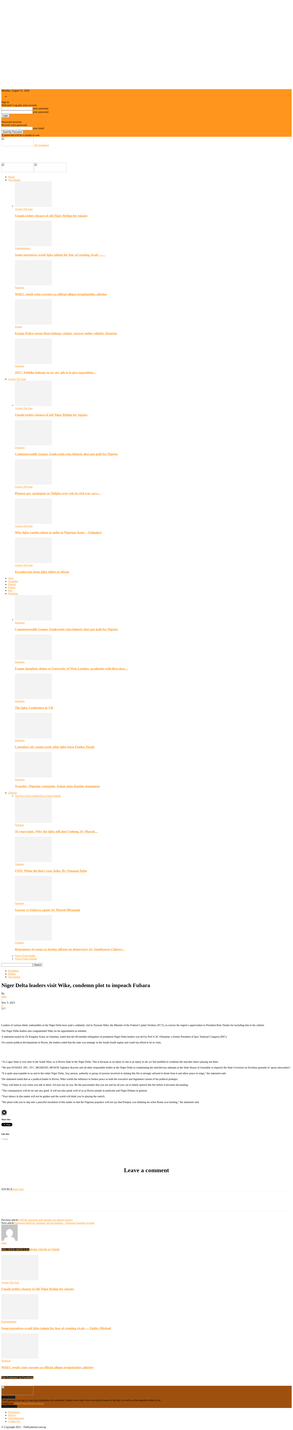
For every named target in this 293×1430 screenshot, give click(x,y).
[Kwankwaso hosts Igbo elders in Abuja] (33, 562)
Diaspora (20, 447)
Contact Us (14, 1421)
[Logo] (17, 171)
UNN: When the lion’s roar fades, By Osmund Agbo (51, 871)
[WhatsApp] (43, 1014)
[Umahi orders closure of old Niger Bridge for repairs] (33, 206)
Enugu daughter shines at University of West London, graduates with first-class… (71, 668)
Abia (10, 578)
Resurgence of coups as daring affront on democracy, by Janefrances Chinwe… (70, 949)
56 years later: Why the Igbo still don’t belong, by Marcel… (56, 831)
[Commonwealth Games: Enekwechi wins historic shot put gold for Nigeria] (33, 444)
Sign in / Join (15, 96)
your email (38, 128)
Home (11, 176)
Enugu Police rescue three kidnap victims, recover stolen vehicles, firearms (66, 333)
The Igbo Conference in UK (34, 707)
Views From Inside (28, 795)
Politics (12, 973)
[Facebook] (7, 1014)
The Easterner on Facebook (17, 1377)
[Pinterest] (31, 1014)
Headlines (13, 970)
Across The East (24, 209)
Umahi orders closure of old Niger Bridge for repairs (51, 215)
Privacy (12, 1415)
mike (4, 996)
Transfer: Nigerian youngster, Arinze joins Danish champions (57, 786)
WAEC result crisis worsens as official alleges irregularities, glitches (61, 294)
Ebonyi (12, 584)
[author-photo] (9, 1239)
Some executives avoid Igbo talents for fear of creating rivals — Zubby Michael (56, 1328)
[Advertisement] (63, 154)
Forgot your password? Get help (18, 118)
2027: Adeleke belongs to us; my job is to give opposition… (55, 372)
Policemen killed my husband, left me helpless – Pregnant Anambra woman (54, 1223)
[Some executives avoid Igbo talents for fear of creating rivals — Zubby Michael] (33, 245)
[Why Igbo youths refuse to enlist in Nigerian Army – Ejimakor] (33, 523)
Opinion (12, 792)
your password (40, 112)
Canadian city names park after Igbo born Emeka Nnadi (54, 747)
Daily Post (18, 1189)
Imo (10, 590)
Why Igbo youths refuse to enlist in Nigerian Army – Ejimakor (58, 532)
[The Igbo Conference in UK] (33, 698)
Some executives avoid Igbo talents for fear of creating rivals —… (60, 255)
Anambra (13, 581)
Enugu (18, 326)
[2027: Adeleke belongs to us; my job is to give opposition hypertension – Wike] (33, 363)
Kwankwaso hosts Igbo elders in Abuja (42, 572)
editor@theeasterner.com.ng (29, 1403)
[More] (56, 1013)
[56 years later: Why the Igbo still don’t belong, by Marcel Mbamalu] (33, 822)
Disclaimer (14, 1412)
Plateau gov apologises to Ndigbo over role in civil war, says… (58, 493)
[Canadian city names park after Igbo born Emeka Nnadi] (33, 737)
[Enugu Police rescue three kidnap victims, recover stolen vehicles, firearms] (33, 323)
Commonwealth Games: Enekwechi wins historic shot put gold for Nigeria (66, 454)
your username (40, 108)
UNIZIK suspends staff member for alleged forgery (45, 1219)
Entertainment (22, 248)
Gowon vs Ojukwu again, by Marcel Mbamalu (47, 910)
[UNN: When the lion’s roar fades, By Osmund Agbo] (33, 861)
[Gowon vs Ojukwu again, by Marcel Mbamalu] (33, 900)
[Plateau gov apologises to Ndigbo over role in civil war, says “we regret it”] (33, 483)
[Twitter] (19, 1014)
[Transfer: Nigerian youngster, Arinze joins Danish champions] (33, 776)
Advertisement (16, 1418)
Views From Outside (50, 795)
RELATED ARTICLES (15, 1249)
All (16, 795)
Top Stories (14, 179)
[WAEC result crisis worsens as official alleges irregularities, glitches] (33, 284)
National (19, 287)
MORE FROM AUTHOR (44, 1249)
